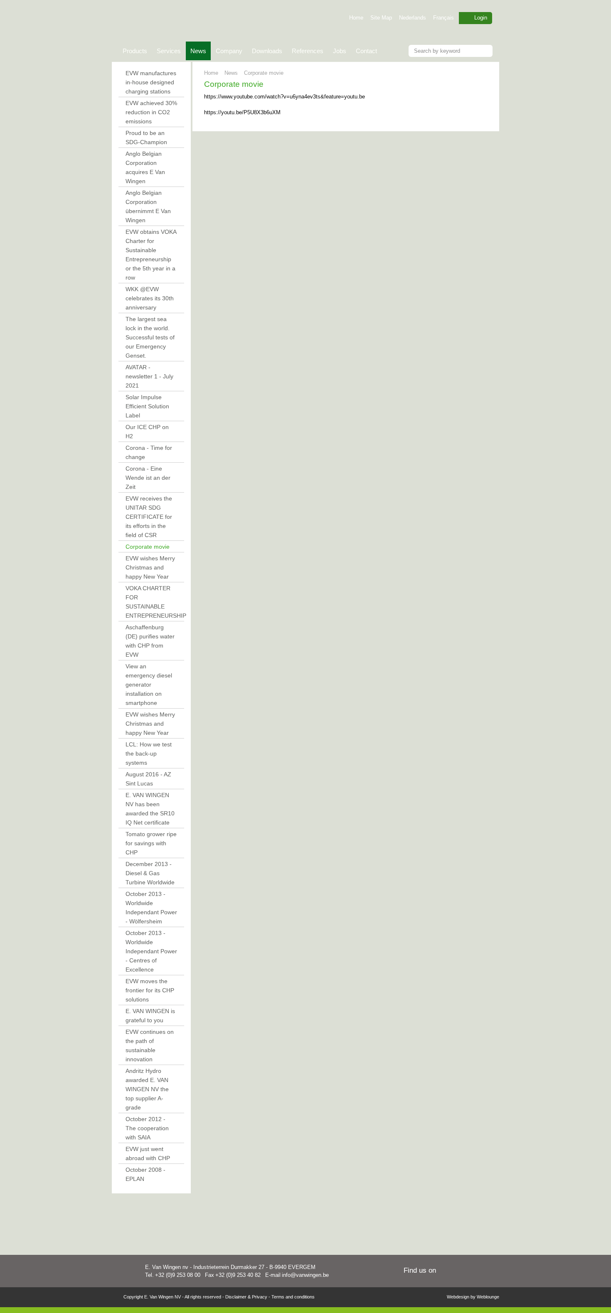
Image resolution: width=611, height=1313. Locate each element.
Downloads (267, 50)
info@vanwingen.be (305, 1275)
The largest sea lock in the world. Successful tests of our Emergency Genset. (150, 337)
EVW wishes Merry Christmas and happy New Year (150, 567)
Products (135, 50)
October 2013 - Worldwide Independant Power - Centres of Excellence (151, 951)
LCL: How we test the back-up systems (149, 753)
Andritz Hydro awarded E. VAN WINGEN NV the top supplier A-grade (147, 1089)
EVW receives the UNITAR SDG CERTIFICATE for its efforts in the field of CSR (149, 516)
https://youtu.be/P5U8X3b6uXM (242, 112)
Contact (366, 50)
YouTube (476, 1271)
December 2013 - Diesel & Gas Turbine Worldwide (150, 873)
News (196, 53)
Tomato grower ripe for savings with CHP (151, 843)
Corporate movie (148, 546)
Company (229, 50)
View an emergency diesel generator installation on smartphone (149, 684)
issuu (447, 1271)
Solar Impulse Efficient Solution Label (147, 406)
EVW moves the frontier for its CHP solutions (150, 990)
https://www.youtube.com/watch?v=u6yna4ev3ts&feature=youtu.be (284, 96)
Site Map (381, 18)
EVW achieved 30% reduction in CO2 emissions (151, 112)
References (307, 50)
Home (356, 18)
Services (169, 50)
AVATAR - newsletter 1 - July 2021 (149, 376)
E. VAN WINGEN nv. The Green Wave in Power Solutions (206, 21)
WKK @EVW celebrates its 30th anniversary (150, 298)
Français (443, 18)
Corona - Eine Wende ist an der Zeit (148, 477)
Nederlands (412, 18)
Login (480, 18)
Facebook (491, 1271)
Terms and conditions (293, 1296)
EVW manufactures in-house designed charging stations (151, 82)
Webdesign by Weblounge (473, 1296)
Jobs (339, 50)
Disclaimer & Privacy (246, 1296)
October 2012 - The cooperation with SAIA (147, 1128)
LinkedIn (462, 1271)
